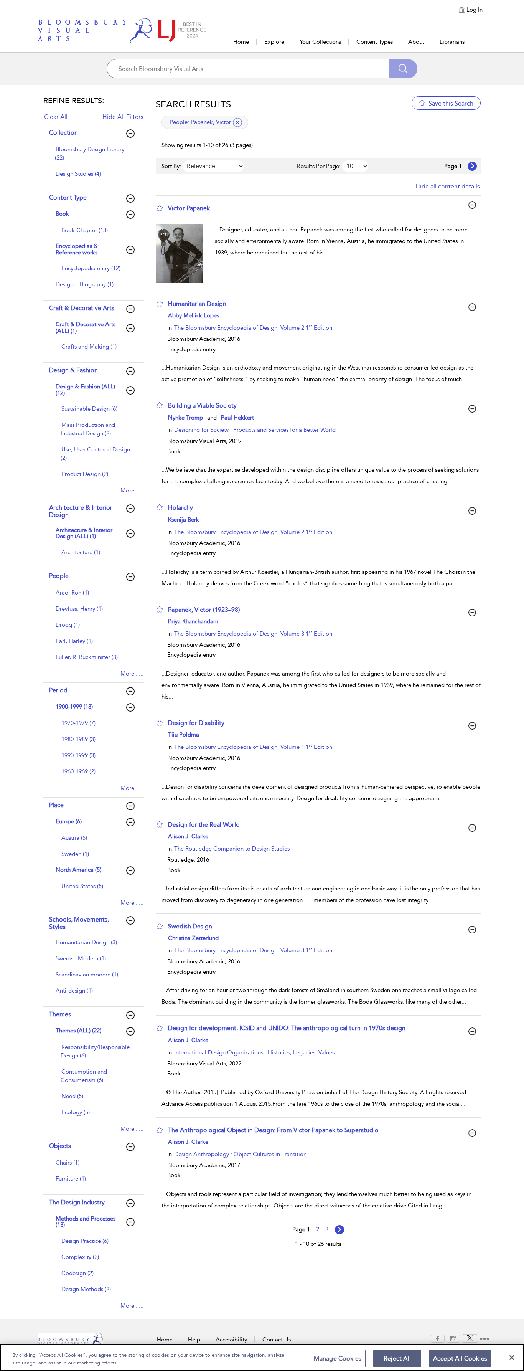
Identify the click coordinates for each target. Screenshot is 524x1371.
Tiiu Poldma (183, 734)
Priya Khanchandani (193, 621)
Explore (274, 41)
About (416, 41)
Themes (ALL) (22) (78, 1030)
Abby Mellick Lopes (193, 315)
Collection (63, 132)
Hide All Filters (122, 117)
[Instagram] (453, 1338)
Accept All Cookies (460, 1358)
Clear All (56, 117)
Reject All (397, 1358)
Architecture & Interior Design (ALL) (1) (84, 533)
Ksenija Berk (183, 519)
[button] (159, 208)
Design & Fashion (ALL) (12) (85, 389)
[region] (262, 1357)
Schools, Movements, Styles (79, 923)
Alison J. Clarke (188, 836)
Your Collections (320, 41)
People (59, 576)
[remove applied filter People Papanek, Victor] (237, 122)
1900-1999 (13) (74, 706)
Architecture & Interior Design (80, 511)
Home (241, 41)
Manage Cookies (337, 1358)
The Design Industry (77, 1202)
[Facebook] (437, 1338)
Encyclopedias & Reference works (77, 249)
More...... (131, 490)
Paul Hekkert (237, 417)
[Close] (511, 1357)
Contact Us (276, 1339)
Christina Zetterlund (193, 938)
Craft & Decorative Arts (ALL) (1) (85, 327)
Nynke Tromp (185, 417)
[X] (470, 1338)
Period (58, 690)
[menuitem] (93, 157)
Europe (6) (69, 821)
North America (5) (78, 869)
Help (194, 1339)
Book (62, 213)
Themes (60, 1014)
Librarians (452, 41)
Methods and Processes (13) (85, 1222)
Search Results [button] (193, 104)
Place (56, 805)
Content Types (374, 41)
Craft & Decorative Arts (81, 308)
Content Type (68, 197)
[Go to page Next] (339, 1229)
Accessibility (231, 1339)
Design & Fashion (73, 370)
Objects (60, 1146)
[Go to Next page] (472, 166)
